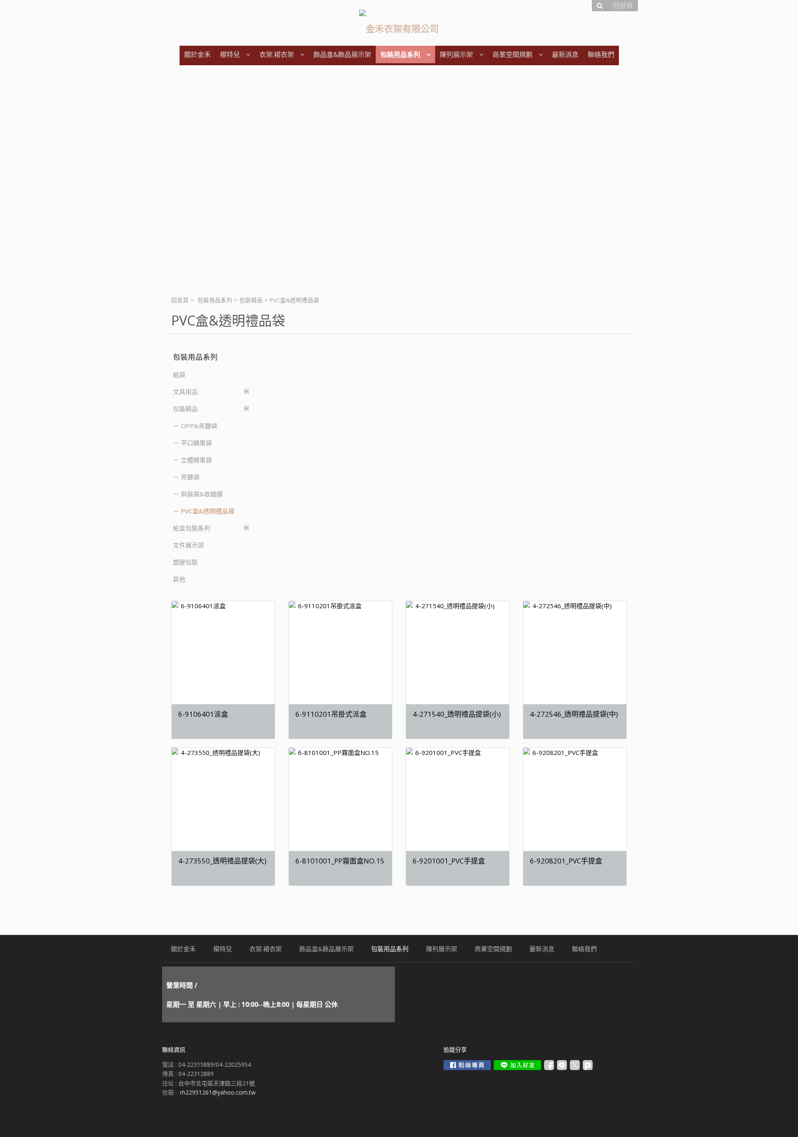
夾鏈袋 (190, 477)
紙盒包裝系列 (191, 528)
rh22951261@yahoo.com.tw (218, 1092)
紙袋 (179, 374)
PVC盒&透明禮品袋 (207, 511)
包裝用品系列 (214, 300)
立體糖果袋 (196, 460)
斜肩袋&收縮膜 (202, 494)
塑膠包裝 (185, 562)
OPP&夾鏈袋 (199, 426)
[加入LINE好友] (517, 1065)
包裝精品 (251, 300)
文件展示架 (188, 545)
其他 (179, 579)
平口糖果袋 (196, 443)
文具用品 (185, 391)
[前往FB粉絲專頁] (467, 1065)
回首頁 (180, 300)
